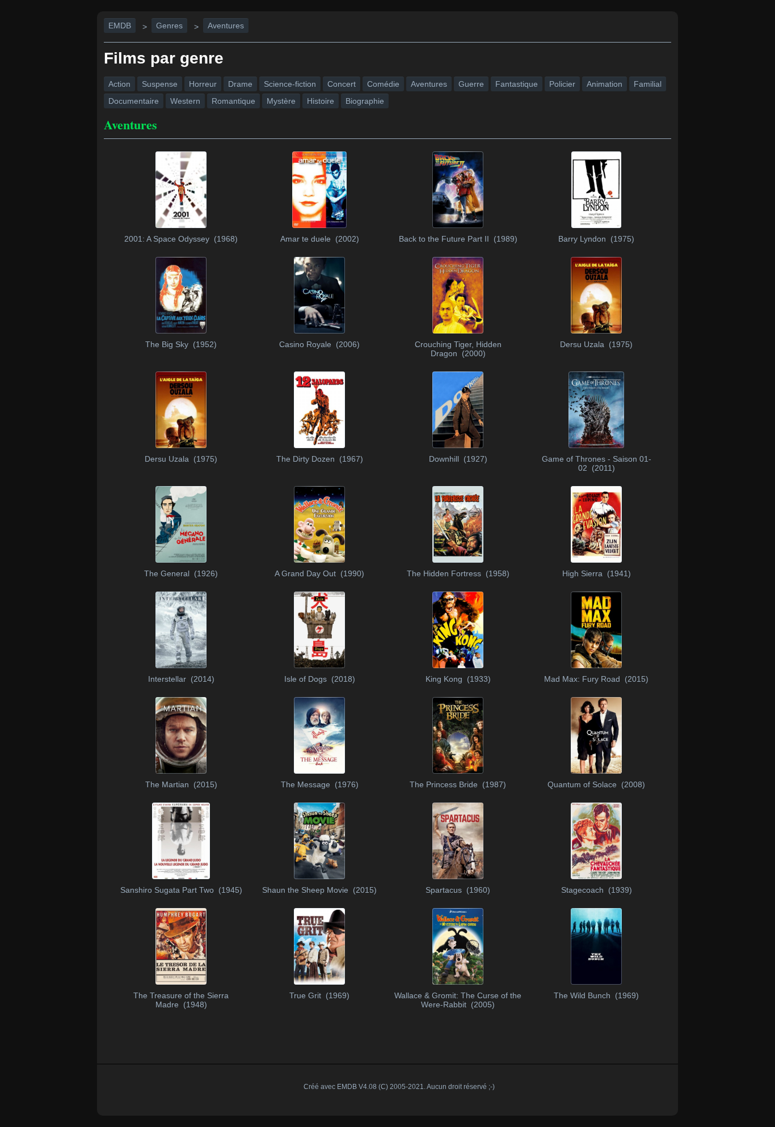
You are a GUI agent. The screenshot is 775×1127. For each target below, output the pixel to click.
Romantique (233, 100)
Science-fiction (290, 83)
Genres (169, 25)
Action (119, 83)
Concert (341, 83)
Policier (562, 83)
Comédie (383, 83)
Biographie (365, 100)
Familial (648, 83)
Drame (240, 83)
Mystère (281, 100)
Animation (604, 83)
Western (185, 100)
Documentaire (133, 100)
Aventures (226, 25)
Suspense (160, 83)
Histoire (320, 100)
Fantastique (516, 83)
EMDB (119, 25)
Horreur (203, 83)
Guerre (471, 83)
